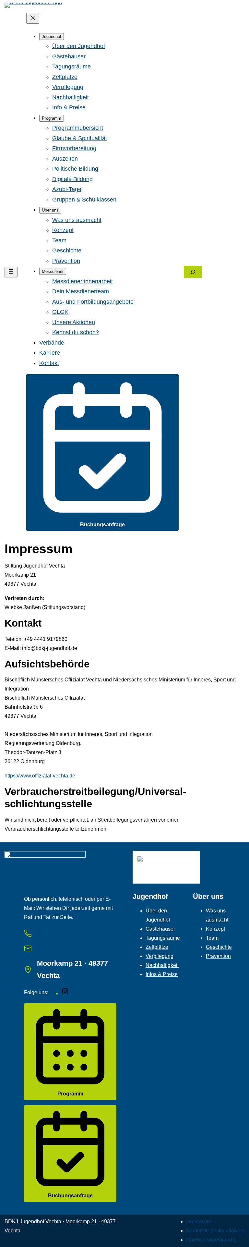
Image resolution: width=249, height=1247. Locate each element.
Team (212, 938)
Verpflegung (159, 956)
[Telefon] (28, 933)
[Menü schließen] (32, 18)
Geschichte (219, 947)
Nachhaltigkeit (162, 965)
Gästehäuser (160, 929)
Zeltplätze (157, 947)
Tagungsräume (163, 938)
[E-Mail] (28, 948)
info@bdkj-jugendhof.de (76, 948)
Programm (70, 1093)
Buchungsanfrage (102, 524)
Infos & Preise (162, 974)
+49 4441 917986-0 (67, 933)
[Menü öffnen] (11, 272)
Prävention (218, 956)
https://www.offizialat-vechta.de (40, 775)
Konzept (215, 929)
